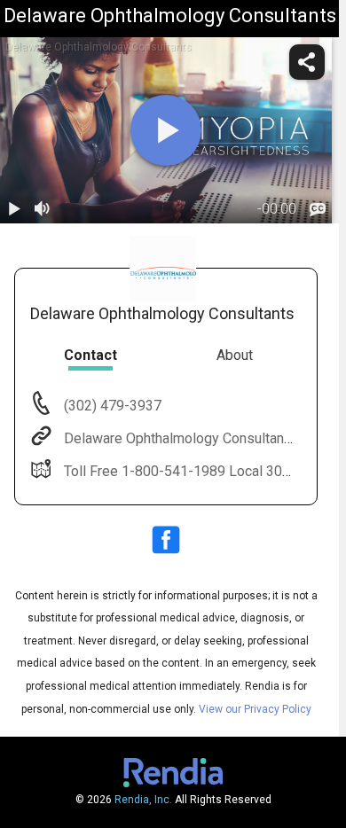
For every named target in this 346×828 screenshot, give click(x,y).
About (234, 355)
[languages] (317, 209)
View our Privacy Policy (255, 709)
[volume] (42, 209)
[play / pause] (14, 209)
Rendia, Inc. (143, 799)
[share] (307, 62)
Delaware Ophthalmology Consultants (180, 438)
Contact (90, 355)
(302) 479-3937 (110, 405)
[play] (165, 130)
